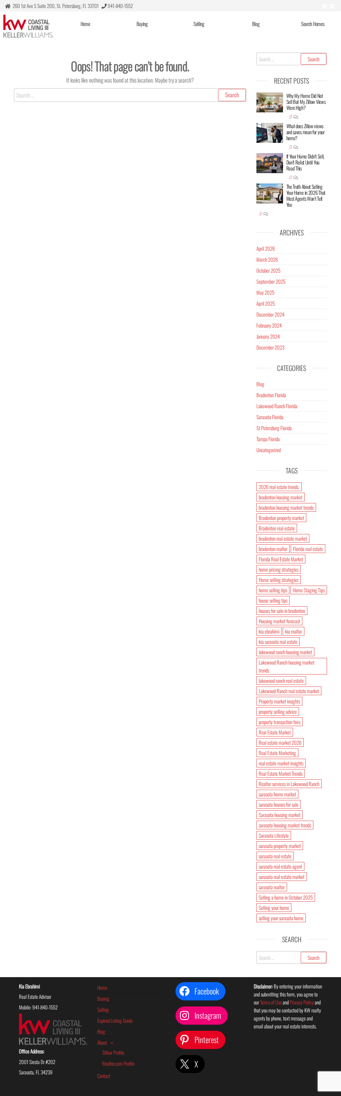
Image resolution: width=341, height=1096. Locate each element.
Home (85, 23)
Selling (198, 23)
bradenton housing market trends (286, 507)
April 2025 (265, 303)
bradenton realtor (273, 548)
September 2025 (270, 281)
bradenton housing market (280, 497)
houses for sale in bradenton (282, 610)
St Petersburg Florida (274, 427)
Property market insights (279, 701)
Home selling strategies (278, 579)
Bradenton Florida (271, 395)
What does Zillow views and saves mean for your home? (305, 131)
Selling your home (274, 907)
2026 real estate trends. (279, 486)
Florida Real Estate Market (281, 559)
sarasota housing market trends (285, 825)
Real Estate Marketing (277, 752)
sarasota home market (277, 794)
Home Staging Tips (309, 590)
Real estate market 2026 (280, 742)
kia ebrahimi (269, 631)
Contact (103, 1075)
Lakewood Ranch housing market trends (286, 666)
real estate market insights (281, 763)
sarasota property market (280, 845)
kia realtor (293, 631)
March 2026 (267, 259)
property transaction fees (279, 721)
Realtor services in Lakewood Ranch (289, 783)
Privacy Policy (302, 1002)
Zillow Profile (113, 1052)
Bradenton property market (281, 517)
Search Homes (312, 23)
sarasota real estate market (281, 876)
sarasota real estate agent (280, 866)
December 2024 (270, 314)
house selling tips (273, 600)
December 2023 (270, 347)
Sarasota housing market (279, 814)
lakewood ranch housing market (285, 652)
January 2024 (268, 336)
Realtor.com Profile (118, 1063)
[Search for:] (130, 95)
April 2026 (265, 248)
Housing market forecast (279, 621)
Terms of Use (271, 1002)
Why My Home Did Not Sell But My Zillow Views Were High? (306, 101)
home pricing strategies (278, 569)
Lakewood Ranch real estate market (289, 690)
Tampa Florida (268, 438)
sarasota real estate (275, 856)
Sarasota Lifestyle (274, 835)
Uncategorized (268, 449)
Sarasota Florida (269, 416)
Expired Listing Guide (115, 1020)
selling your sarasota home (281, 918)
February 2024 (269, 325)
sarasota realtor (272, 887)
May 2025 (265, 292)
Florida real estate (308, 548)
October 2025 (268, 270)
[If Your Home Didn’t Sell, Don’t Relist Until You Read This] (269, 162)
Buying (142, 23)
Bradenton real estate (277, 528)
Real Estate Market (275, 732)
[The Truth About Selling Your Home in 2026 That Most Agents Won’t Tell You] (269, 192)
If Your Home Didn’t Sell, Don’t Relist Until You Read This (305, 162)
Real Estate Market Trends (280, 773)
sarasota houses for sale (278, 804)
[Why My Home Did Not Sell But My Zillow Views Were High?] (269, 101)
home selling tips (273, 590)
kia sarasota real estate (278, 641)
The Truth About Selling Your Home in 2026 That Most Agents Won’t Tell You (305, 195)
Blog (256, 23)
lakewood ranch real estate (281, 680)
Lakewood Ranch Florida (276, 406)
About (102, 1042)
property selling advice (278, 711)
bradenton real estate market (283, 538)
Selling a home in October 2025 (286, 897)
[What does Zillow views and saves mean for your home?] (269, 132)
